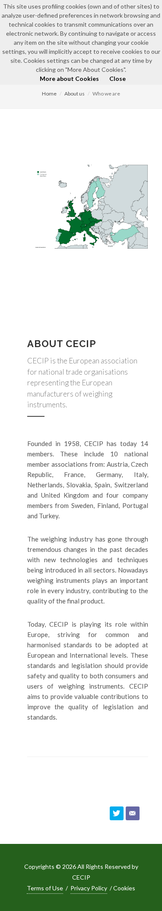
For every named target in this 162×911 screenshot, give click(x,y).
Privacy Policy (88, 888)
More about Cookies (69, 78)
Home (49, 93)
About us (74, 93)
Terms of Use (45, 888)
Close (117, 78)
